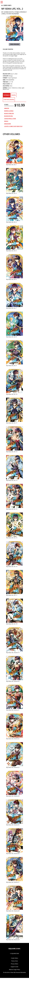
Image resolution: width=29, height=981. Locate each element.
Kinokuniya (7, 123)
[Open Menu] (2, 2)
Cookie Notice (14, 958)
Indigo (6, 121)
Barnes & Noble (8, 111)
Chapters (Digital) (9, 99)
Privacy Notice (14, 963)
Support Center (14, 966)
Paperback (7, 95)
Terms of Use (14, 961)
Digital (14, 95)
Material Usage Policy (14, 969)
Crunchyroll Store (10, 118)
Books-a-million (9, 113)
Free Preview (14, 44)
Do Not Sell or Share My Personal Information (14, 972)
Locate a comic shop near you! (13, 126)
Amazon (6, 108)
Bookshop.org (8, 116)
